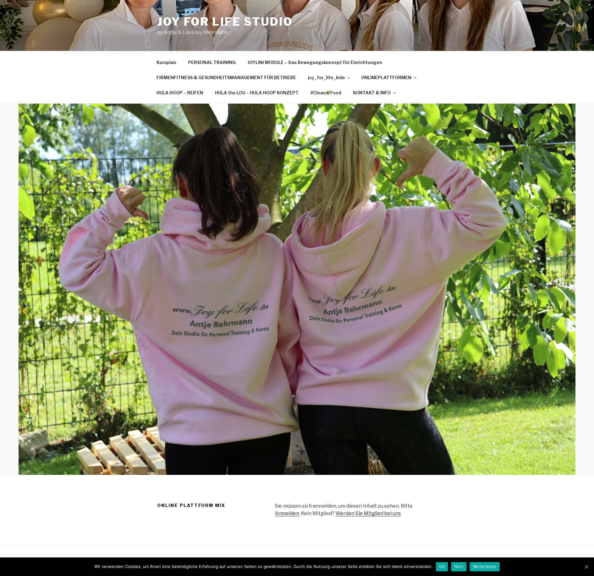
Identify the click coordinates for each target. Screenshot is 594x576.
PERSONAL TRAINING (212, 62)
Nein (458, 566)
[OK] (586, 567)
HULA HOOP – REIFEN (180, 92)
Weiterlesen (485, 566)
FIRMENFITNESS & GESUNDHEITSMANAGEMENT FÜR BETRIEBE (226, 77)
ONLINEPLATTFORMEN (386, 77)
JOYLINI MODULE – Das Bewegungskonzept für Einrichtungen (315, 62)
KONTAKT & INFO (372, 92)
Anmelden (287, 513)
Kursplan (166, 62)
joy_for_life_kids (326, 77)
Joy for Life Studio (225, 21)
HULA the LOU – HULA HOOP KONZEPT (257, 92)
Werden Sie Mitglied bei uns (368, 513)
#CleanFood (326, 92)
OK (442, 566)
